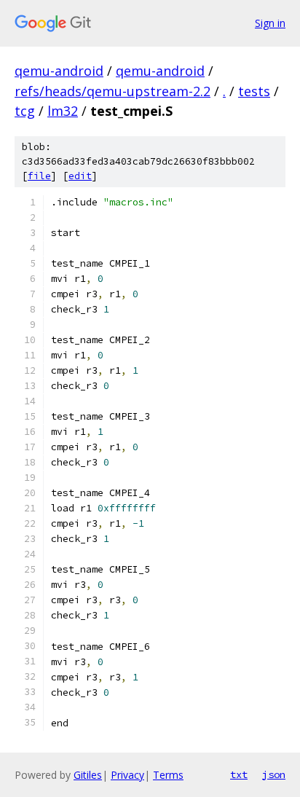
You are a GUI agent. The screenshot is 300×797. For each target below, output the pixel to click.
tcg (25, 110)
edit (80, 176)
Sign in (270, 23)
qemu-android (59, 70)
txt (239, 774)
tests (254, 91)
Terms (168, 775)
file (39, 176)
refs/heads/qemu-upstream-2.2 (112, 91)
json (273, 774)
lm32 (62, 110)
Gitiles (88, 775)
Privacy (127, 775)
